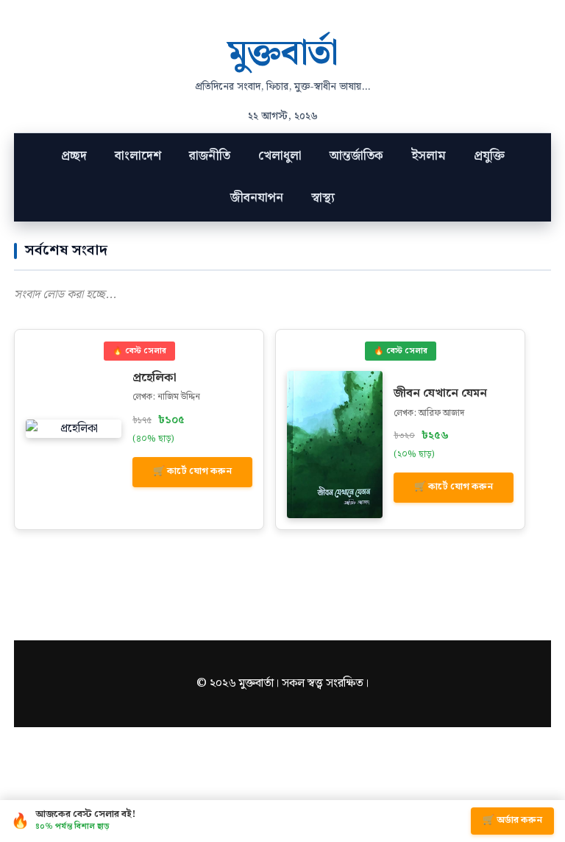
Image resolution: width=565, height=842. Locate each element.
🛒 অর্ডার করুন (512, 820)
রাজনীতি (209, 156)
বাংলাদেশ (138, 156)
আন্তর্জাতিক (356, 156)
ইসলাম (428, 156)
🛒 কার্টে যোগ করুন (192, 471)
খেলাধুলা (280, 156)
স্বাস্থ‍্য (323, 198)
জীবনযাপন (256, 198)
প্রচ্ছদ (74, 156)
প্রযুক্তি (489, 156)
